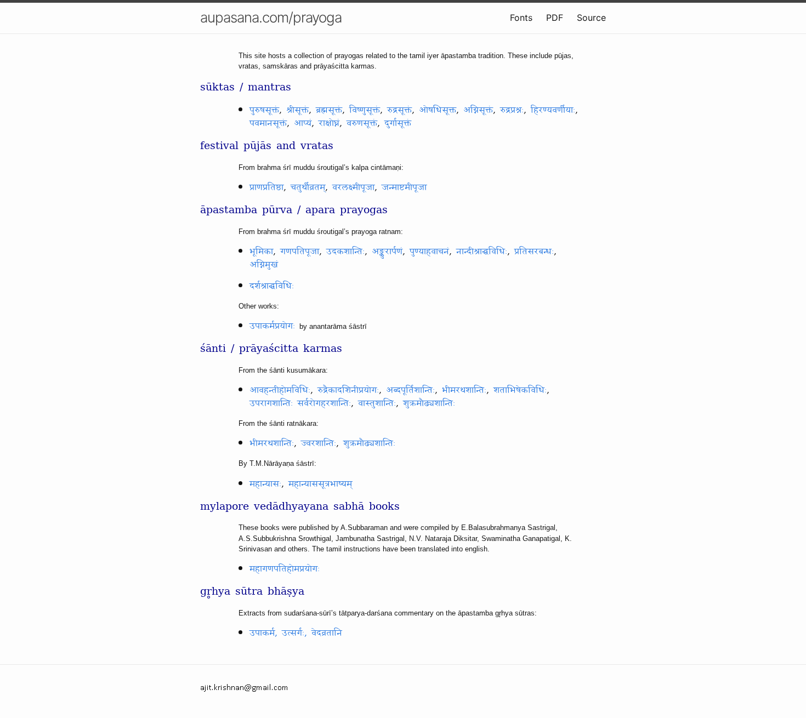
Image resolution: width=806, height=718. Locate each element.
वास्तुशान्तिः (377, 403)
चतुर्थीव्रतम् (308, 187)
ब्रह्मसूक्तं (329, 110)
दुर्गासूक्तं (397, 123)
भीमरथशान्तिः (464, 390)
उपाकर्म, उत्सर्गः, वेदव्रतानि (295, 633)
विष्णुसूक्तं (364, 110)
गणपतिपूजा (299, 251)
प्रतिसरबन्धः (534, 251)
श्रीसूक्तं (297, 110)
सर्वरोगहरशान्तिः (324, 403)
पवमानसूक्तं (268, 123)
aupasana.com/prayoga (271, 17)
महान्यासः (265, 484)
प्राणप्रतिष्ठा (266, 187)
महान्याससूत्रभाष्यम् (320, 484)
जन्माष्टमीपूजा (404, 187)
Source (591, 17)
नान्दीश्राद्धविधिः (481, 251)
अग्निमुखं (263, 265)
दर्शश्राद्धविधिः (271, 286)
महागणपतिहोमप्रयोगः (284, 569)
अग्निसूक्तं (478, 110)
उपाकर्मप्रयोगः (272, 326)
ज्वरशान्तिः (318, 443)
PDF (554, 17)
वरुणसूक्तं (362, 123)
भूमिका (261, 251)
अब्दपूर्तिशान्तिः (410, 390)
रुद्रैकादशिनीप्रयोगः (348, 390)
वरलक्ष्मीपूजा (353, 187)
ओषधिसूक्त (437, 110)
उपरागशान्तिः (271, 403)
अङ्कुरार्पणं (387, 251)
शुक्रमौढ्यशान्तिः (429, 403)
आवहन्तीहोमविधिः (279, 390)
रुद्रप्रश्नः (512, 110)
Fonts (521, 17)
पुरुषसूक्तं (264, 110)
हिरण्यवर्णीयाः (553, 110)
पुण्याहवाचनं (429, 251)
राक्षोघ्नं (329, 123)
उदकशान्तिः (345, 251)
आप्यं (302, 123)
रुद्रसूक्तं (399, 110)
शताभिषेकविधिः (520, 390)
